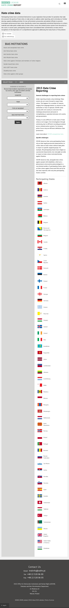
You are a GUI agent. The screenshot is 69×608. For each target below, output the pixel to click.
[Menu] (64, 3)
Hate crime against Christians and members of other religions (22, 61)
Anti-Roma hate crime (10, 51)
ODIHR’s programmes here (55, 134)
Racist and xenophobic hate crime (14, 47)
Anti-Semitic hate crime (11, 54)
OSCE (30, 600)
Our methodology (9, 36)
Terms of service (49, 600)
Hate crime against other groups (13, 74)
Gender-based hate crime (11, 64)
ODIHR (17, 600)
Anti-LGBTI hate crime (10, 67)
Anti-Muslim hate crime (11, 57)
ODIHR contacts (23, 600)
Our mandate (7, 33)
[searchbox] (8, 98)
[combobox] (18, 98)
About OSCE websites (38, 600)
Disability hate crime (10, 71)
